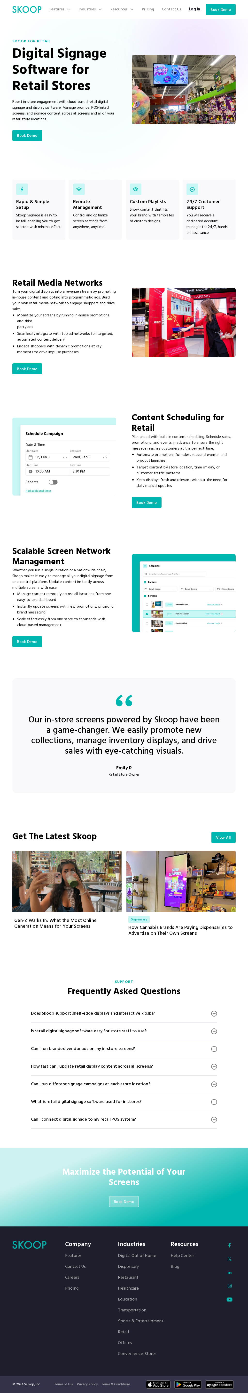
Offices (125, 1343)
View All (223, 838)
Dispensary (128, 1266)
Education (127, 1299)
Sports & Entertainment (140, 1321)
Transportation (132, 1310)
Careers (72, 1277)
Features (73, 1256)
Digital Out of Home (137, 1256)
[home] (26, 9)
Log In (194, 9)
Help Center (182, 1256)
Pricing (148, 9)
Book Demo (220, 10)
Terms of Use (64, 1384)
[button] (60, 9)
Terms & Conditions (115, 1384)
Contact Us (171, 9)
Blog (175, 1266)
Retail (123, 1332)
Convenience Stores (137, 1354)
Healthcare (128, 1288)
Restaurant (128, 1277)
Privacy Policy (87, 1384)
